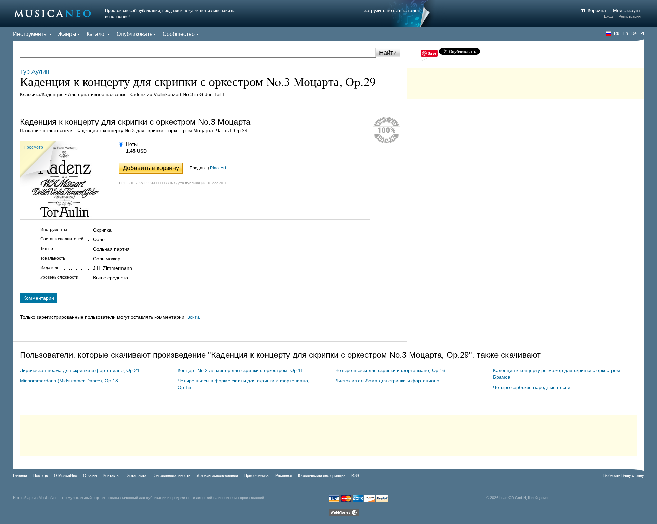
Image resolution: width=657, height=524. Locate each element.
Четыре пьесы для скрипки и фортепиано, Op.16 (390, 370)
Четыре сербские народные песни (531, 387)
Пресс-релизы (256, 475)
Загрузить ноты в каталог (392, 10)
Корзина (597, 10)
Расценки (283, 475)
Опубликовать (134, 34)
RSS (355, 475)
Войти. (193, 317)
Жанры (67, 34)
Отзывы (90, 475)
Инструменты (30, 34)
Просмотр (33, 147)
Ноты (132, 144)
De (634, 33)
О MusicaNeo (65, 475)
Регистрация (630, 16)
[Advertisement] (526, 82)
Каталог (96, 34)
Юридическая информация (321, 475)
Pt (642, 33)
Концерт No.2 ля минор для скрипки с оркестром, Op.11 (240, 370)
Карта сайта (136, 475)
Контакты (111, 475)
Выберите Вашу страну (623, 475)
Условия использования (217, 475)
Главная (20, 475)
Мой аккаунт (627, 10)
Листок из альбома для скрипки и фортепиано (387, 380)
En (625, 33)
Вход (608, 16)
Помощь (40, 475)
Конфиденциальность (171, 475)
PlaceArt (218, 168)
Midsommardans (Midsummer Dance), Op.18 (69, 380)
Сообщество (179, 34)
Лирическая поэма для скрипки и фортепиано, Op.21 (80, 370)
